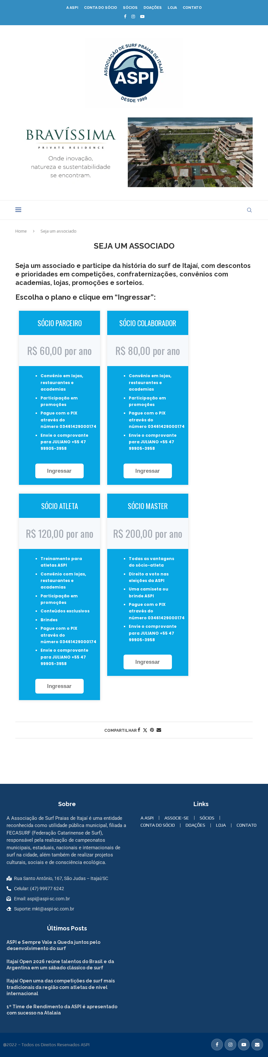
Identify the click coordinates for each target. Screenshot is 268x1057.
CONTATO (192, 8)
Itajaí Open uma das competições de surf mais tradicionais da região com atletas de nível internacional (61, 987)
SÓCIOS (130, 8)
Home (21, 231)
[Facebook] (125, 16)
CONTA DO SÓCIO (100, 8)
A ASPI (72, 8)
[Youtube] (142, 16)
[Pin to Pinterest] (152, 729)
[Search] (249, 210)
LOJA (172, 8)
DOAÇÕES (152, 8)
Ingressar (59, 471)
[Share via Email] (159, 729)
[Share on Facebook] (139, 729)
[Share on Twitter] (145, 730)
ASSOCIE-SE (176, 817)
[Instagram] (133, 16)
